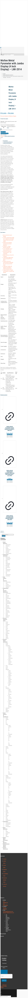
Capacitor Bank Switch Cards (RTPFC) (7, 636)
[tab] (10, 140)
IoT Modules (5, 842)
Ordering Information (7, 143)
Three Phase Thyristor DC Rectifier (10, 704)
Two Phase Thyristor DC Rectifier (10, 698)
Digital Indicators (5, 542)
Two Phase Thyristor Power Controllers (10, 656)
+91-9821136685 (5, 904)
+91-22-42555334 (5, 908)
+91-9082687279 (5, 902)
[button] (9, 435)
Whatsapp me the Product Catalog (4, 986)
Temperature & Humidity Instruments (5, 590)
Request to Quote (4, 133)
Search (3, 536)
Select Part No (3, 125)
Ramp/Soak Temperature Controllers (8, 558)
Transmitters (5, 821)
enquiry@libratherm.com (8, 911)
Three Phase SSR (9, 684)
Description (5, 140)
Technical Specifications (8, 142)
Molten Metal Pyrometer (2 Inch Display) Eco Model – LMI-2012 (10, 428)
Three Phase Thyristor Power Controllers (10, 662)
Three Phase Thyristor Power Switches (10, 679)
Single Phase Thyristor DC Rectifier (10, 692)
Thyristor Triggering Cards (5, 619)
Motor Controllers (5, 828)
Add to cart (3, 131)
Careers (4, 858)
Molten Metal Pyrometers (8, 74)
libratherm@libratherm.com (8, 912)
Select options (10, 434)
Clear (8, 127)
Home (4, 73)
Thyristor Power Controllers (5, 640)
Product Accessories (5, 848)
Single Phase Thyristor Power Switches (10, 673)
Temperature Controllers (5, 555)
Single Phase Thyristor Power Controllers (10, 649)
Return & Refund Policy (5, 880)
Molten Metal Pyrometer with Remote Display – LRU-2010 (10, 517)
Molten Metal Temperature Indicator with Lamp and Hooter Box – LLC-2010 (9, 473)
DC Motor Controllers (8, 831)
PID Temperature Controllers (8, 569)
